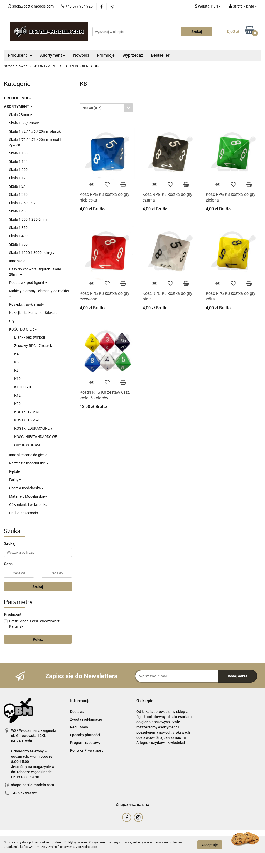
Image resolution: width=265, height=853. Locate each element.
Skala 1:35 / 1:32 (22, 203)
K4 (16, 354)
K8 (16, 370)
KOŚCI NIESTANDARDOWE (35, 437)
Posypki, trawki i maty (26, 304)
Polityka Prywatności (87, 750)
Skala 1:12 (17, 178)
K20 (17, 404)
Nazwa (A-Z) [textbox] (92, 108)
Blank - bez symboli (29, 337)
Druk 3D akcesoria (23, 513)
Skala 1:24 (17, 186)
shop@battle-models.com (32, 785)
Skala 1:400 (18, 236)
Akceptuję (209, 845)
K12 (17, 395)
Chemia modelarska (25, 488)
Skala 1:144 (18, 161)
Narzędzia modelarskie (27, 463)
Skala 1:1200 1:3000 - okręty (31, 252)
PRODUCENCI (16, 98)
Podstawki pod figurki (27, 283)
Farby (14, 480)
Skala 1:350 (18, 228)
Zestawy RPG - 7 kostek (33, 345)
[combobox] (106, 107)
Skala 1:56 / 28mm (24, 123)
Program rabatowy (85, 743)
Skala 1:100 (18, 153)
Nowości (81, 55)
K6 (16, 362)
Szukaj (37, 587)
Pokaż (38, 639)
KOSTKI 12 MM (26, 412)
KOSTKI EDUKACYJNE (32, 428)
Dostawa (77, 711)
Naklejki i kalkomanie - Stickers (33, 313)
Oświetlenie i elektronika (28, 505)
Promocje (106, 55)
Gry (12, 321)
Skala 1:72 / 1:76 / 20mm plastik (35, 131)
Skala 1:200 (18, 170)
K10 (17, 379)
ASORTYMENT (17, 106)
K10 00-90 (22, 387)
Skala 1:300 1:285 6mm (28, 219)
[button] (80, 701)
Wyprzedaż (132, 55)
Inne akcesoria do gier (27, 455)
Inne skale (17, 261)
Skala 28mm (19, 115)
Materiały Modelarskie (27, 496)
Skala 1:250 (18, 194)
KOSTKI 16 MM (26, 420)
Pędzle (14, 471)
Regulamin (79, 727)
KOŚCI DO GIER (22, 329)
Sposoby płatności (85, 735)
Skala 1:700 (18, 244)
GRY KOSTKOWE (27, 445)
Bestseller (160, 55)
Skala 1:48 (17, 211)
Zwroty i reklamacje (86, 719)
